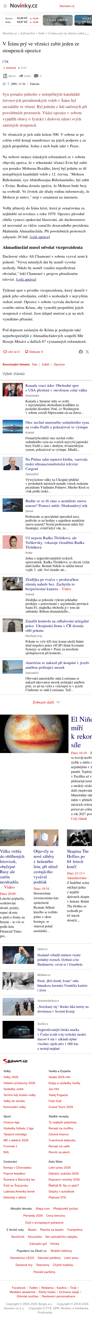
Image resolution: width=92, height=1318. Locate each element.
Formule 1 (10, 1146)
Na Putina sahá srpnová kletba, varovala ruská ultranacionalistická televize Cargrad (56, 464)
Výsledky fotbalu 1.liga (18, 1128)
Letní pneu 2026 (60, 1167)
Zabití (45, 364)
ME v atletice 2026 (15, 1140)
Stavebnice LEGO (22, 1258)
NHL (6, 1152)
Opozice (59, 364)
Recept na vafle (59, 1146)
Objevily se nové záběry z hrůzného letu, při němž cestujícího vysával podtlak (46, 866)
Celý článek (79, 818)
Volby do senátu (14, 1101)
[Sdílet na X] (87, 352)
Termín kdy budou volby (19, 1095)
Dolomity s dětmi (14, 1197)
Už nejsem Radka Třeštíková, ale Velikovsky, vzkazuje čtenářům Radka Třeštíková (54, 542)
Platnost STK (57, 1197)
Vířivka (54, 1243)
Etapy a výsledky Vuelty (64, 1083)
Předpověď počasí (65, 1208)
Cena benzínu (55, 1215)
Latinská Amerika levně (19, 1191)
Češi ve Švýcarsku (15, 1185)
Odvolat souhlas (28, 1296)
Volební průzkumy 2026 (19, 1083)
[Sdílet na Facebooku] (81, 352)
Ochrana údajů (69, 1292)
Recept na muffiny (61, 1128)
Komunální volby (14, 1107)
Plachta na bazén (52, 1229)
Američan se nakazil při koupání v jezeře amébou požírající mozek (57, 665)
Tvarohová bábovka (62, 1140)
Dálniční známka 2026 (64, 1173)
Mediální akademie (22, 1292)
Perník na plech (59, 1152)
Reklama (47, 1287)
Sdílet (27, 76)
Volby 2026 (10, 1077)
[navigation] (5, 6)
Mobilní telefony (61, 1250)
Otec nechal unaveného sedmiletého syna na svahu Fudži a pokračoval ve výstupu (57, 424)
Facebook (18, 1287)
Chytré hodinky (63, 1265)
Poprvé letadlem (14, 1173)
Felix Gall (55, 1101)
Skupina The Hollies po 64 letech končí (78, 858)
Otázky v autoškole (61, 1191)
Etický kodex (47, 1292)
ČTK (6, 62)
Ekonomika (32, 395)
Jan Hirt (54, 1089)
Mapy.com (43, 1208)
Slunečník (17, 1236)
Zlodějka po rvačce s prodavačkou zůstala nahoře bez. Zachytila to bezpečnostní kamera (52, 584)
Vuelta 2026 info (59, 1077)
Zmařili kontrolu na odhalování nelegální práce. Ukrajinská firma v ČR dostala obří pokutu (57, 625)
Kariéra (62, 1287)
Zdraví (29, 511)
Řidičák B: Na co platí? (64, 1185)
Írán (34, 364)
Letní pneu (71, 1258)
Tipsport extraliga (15, 1134)
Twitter (33, 1287)
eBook (12, 76)
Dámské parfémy (49, 1258)
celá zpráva (40, 236)
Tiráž (73, 1287)
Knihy (29, 552)
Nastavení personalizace (58, 1296)
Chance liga (11, 1122)
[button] (13, 389)
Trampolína (74, 1229)
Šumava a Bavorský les (19, 1179)
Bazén (32, 1229)
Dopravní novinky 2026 (64, 1179)
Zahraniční (31, 474)
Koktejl (29, 432)
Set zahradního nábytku (61, 1236)
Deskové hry (24, 1265)
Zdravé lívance (59, 1134)
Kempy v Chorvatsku (17, 1167)
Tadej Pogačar (58, 1095)
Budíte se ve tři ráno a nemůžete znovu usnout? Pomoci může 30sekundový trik (56, 503)
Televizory (42, 1265)
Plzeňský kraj (33, 636)
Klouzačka (35, 1236)
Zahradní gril (38, 1243)
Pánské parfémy (44, 1272)
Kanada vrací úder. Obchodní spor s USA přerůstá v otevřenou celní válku (56, 388)
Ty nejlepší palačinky (63, 1122)
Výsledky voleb (13, 1089)
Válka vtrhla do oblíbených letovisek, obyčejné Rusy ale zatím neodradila (12, 866)
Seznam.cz (66, 6)
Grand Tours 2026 (61, 1107)
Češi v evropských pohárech (44, 1222)
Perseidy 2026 (33, 1215)
